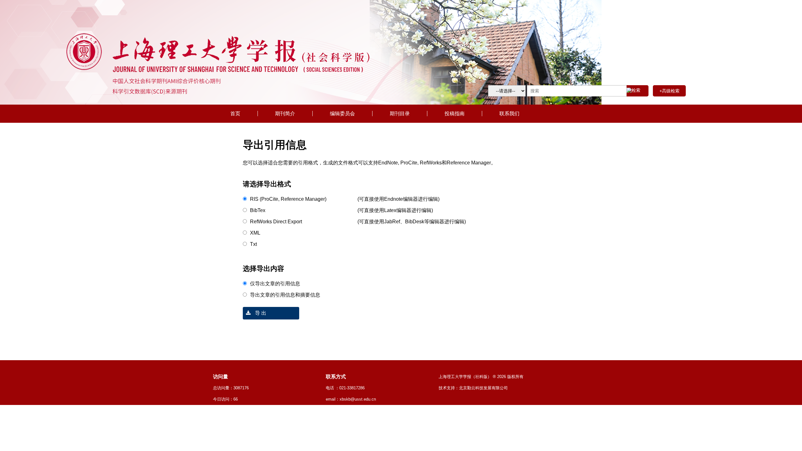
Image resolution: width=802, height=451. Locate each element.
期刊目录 (400, 113)
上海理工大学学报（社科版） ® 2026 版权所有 (481, 376)
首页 (235, 113)
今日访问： (225, 399)
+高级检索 (669, 90)
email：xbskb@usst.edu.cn (351, 399)
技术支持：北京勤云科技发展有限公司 (473, 388)
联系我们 (509, 113)
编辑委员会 (342, 113)
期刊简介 (285, 113)
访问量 (220, 376)
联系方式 (336, 376)
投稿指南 (455, 113)
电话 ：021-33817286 (345, 388)
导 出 (260, 313)
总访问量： (231, 388)
